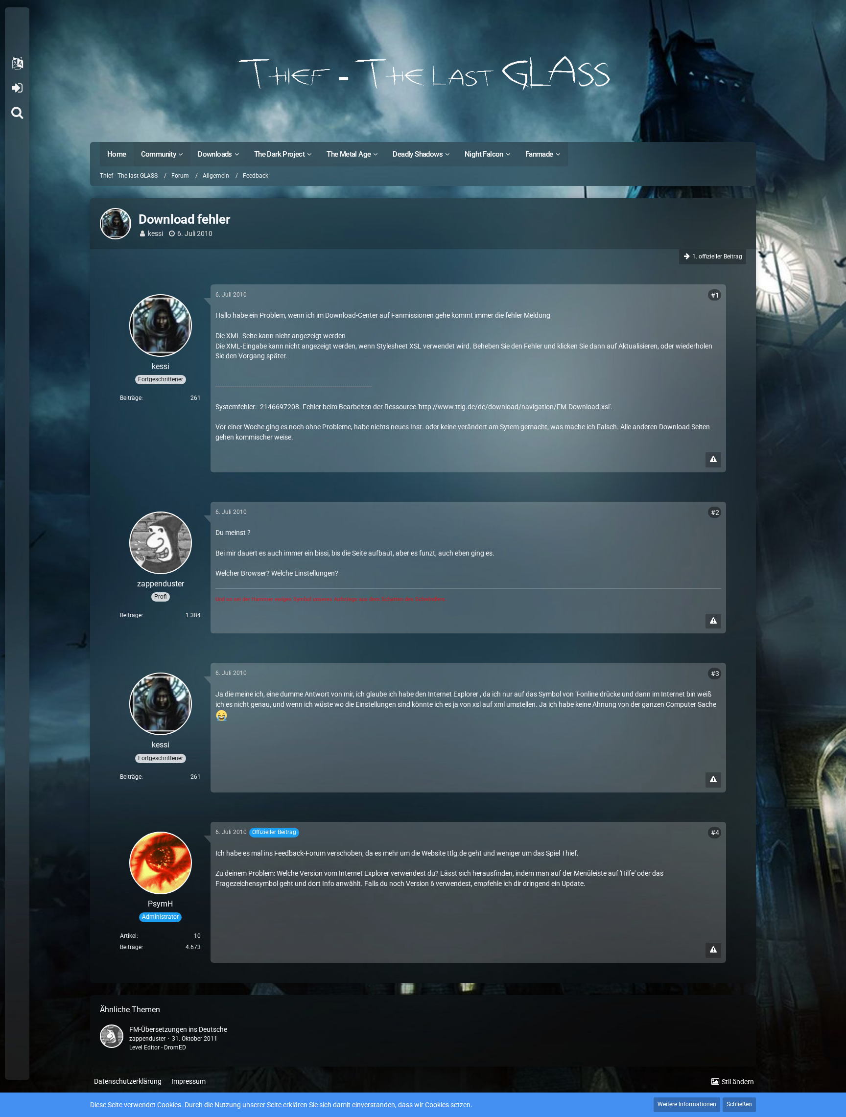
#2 (715, 512)
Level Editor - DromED (157, 1047)
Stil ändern (738, 1082)
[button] (17, 63)
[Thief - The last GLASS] (423, 73)
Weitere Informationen (687, 1104)
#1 (715, 295)
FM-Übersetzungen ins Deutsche (178, 1029)
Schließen (739, 1104)
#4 (715, 833)
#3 (715, 673)
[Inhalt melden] (713, 459)
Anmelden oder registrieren (17, 88)
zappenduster (147, 1038)
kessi (155, 233)
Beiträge (130, 398)
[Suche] (17, 112)
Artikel (128, 935)
